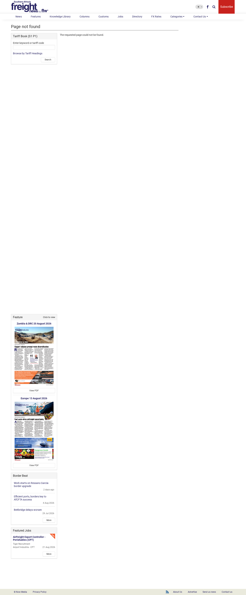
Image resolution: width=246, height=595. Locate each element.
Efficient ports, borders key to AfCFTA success (30, 498)
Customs (104, 16)
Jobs (120, 16)
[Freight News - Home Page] (32, 7)
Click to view (49, 317)
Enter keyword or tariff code (28, 43)
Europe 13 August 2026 (34, 398)
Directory (137, 16)
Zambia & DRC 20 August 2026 (34, 323)
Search (48, 59)
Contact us (227, 592)
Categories (176, 16)
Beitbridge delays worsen (28, 509)
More (48, 520)
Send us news (209, 592)
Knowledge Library (60, 16)
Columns (85, 16)
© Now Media (20, 592)
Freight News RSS (167, 592)
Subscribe (226, 6)
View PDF (34, 390)
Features (36, 16)
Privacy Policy (39, 592)
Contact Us (199, 16)
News (18, 16)
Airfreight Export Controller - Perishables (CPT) (29, 538)
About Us (177, 592)
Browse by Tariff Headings (27, 53)
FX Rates (156, 16)
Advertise (192, 592)
